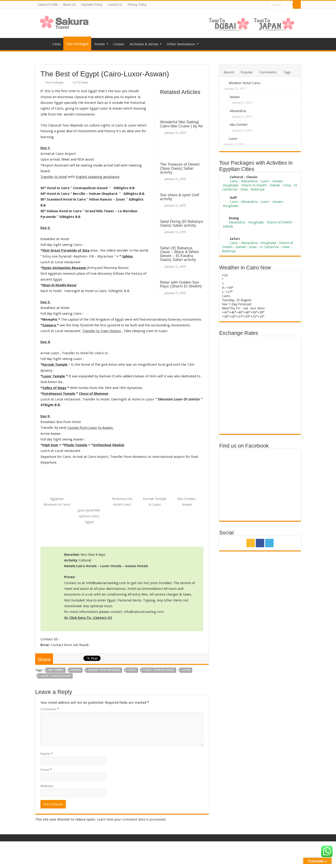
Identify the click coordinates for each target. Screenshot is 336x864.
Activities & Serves (144, 44)
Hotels (99, 44)
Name (46, 754)
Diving (234, 218)
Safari (235, 239)
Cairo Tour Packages (158, 670)
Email (46, 770)
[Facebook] (261, 5)
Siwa (244, 189)
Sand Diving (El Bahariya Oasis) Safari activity (181, 223)
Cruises (118, 44)
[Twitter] (265, 5)
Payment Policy (91, 4)
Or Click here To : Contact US (88, 618)
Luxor (186, 670)
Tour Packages (77, 44)
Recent (229, 72)
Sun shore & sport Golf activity (179, 197)
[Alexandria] (224, 111)
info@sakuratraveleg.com (144, 612)
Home (42, 43)
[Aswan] (224, 97)
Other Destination (181, 44)
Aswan (235, 97)
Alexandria (238, 111)
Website (46, 786)
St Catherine (269, 247)
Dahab (275, 185)
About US (69, 4)
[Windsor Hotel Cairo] (224, 83)
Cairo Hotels (86, 566)
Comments (268, 72)
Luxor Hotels (111, 566)
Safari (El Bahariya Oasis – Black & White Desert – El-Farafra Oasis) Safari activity (179, 254)
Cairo (132, 670)
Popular (247, 72)
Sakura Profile (48, 4)
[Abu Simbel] (224, 125)
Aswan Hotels (136, 566)
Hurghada (230, 185)
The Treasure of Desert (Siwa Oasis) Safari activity (180, 168)
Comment (49, 709)
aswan (76, 670)
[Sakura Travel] (64, 21)
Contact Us (115, 4)
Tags (287, 72)
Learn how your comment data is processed (131, 819)
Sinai (287, 185)
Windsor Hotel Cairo (244, 83)
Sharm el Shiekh (254, 185)
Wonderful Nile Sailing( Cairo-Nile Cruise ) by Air (181, 124)
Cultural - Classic (244, 177)
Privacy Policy (137, 4)
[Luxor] (224, 138)
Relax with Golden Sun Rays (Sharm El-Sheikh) (181, 284)
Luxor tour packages (55, 676)
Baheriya (257, 189)
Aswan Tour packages (104, 670)
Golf (233, 198)
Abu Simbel (56, 670)
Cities (56, 44)
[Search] (297, 5)
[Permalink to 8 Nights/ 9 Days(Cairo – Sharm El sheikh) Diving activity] (224, 218)
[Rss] (256, 5)
